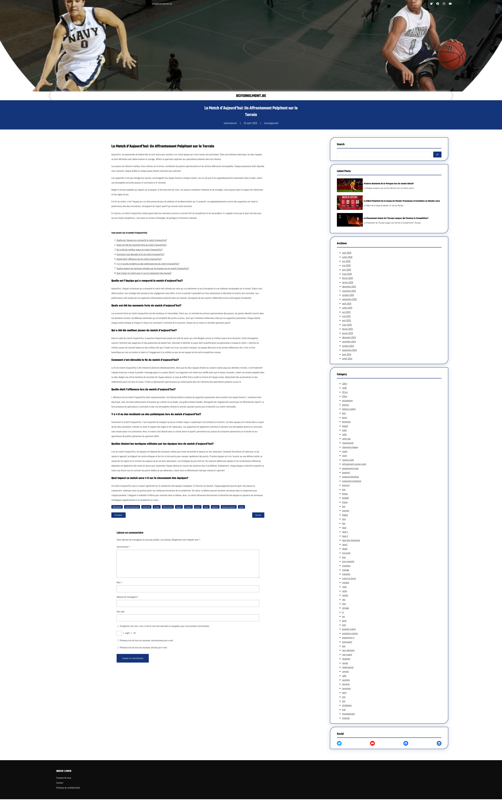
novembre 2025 (349, 290)
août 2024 (346, 354)
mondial (345, 582)
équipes (178, 507)
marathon (346, 565)
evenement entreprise (351, 480)
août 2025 (346, 303)
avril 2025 (346, 320)
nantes (345, 595)
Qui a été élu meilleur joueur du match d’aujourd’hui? (139, 249)
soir (343, 701)
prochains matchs (350, 633)
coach (344, 451)
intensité (188, 507)
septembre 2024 (349, 350)
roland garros (347, 667)
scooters (346, 679)
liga (343, 523)
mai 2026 (346, 265)
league (345, 514)
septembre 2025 (349, 299)
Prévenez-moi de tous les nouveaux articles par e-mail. (143, 647)
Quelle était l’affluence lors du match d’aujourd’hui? (139, 258)
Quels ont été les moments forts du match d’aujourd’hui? (142, 244)
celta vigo (346, 438)
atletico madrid (348, 408)
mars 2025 (347, 324)
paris (344, 620)
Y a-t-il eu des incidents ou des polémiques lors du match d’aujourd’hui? (148, 263)
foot (344, 489)
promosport (347, 641)
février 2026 (347, 278)
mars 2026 (347, 273)
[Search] (437, 154)
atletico (345, 404)
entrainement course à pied (354, 463)
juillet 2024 (347, 358)
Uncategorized (271, 123)
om (343, 616)
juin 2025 (346, 312)
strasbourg (347, 705)
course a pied (348, 459)
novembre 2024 (349, 341)
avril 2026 (346, 269)
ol (343, 612)
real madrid (347, 654)
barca (344, 417)
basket (345, 425)
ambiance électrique (132, 507)
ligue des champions (351, 540)
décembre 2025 (349, 286)
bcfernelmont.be (251, 96)
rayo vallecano (348, 650)
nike (344, 603)
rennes (345, 663)
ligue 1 (345, 531)
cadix (344, 430)
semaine (346, 684)
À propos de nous (63, 777)
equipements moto (350, 468)
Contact (59, 782)
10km (344, 383)
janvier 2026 (347, 282)
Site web (120, 611)
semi (344, 692)
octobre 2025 (348, 295)
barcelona (346, 421)
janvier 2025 (347, 333)
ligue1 (344, 544)
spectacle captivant (228, 507)
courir (344, 455)
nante (344, 591)
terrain (241, 507)
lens (344, 519)
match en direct (349, 578)
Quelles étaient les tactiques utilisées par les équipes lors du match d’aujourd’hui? (153, 268)
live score (346, 552)
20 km (345, 392)
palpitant (215, 507)
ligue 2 (345, 535)
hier (343, 506)
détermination (167, 507)
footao (345, 493)
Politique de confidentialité (68, 787)
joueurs (197, 507)
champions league (350, 447)
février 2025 (347, 328)
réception (346, 658)
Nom (119, 582)
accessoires (347, 400)
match (206, 507)
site (344, 696)
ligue (344, 527)
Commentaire (123, 546)
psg (343, 646)
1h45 (344, 387)
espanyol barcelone (350, 476)
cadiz (344, 434)
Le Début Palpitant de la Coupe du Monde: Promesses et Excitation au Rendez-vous (402, 201)
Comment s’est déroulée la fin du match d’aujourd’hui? (140, 254)
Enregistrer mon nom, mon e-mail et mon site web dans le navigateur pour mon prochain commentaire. (165, 626)
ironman (345, 510)
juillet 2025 (347, 307)
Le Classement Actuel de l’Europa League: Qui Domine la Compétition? (396, 218)
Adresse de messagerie (128, 596)
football (345, 497)
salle (344, 675)
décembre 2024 (349, 337)
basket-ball (146, 507)
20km (344, 396)
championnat (347, 442)
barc (344, 413)
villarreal (346, 718)
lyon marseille (348, 561)
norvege (345, 607)
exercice (346, 485)
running (345, 671)
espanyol (346, 472)
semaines (346, 688)
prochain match (349, 629)
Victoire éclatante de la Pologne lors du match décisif (389, 183)
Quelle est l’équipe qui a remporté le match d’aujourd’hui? (142, 240)
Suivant (258, 515)
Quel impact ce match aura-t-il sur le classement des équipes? (144, 273)
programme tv (348, 637)
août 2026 (346, 252)
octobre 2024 (348, 345)
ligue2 (344, 548)
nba (343, 599)
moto (344, 586)
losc (344, 557)
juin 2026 (346, 261)
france (345, 502)
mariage (345, 569)
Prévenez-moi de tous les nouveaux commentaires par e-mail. (146, 640)
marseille (346, 574)
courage (156, 507)
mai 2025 (346, 316)
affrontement (117, 507)
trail (344, 709)
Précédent (118, 515)
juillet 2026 (347, 256)
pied (344, 624)
